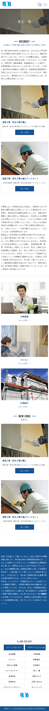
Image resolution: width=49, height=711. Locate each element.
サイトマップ (37, 687)
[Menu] (45, 4)
